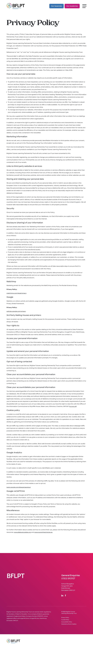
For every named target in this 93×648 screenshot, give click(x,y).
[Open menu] (83, 5)
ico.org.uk (72, 406)
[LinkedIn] (63, 595)
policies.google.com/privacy (16, 311)
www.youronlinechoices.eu (43, 532)
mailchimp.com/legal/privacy (17, 293)
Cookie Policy (65, 619)
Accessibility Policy (66, 622)
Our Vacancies (56, 6)
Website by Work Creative (68, 624)
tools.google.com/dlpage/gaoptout (19, 487)
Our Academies (72, 6)
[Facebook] (66, 595)
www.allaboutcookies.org (22, 532)
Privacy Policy (65, 617)
